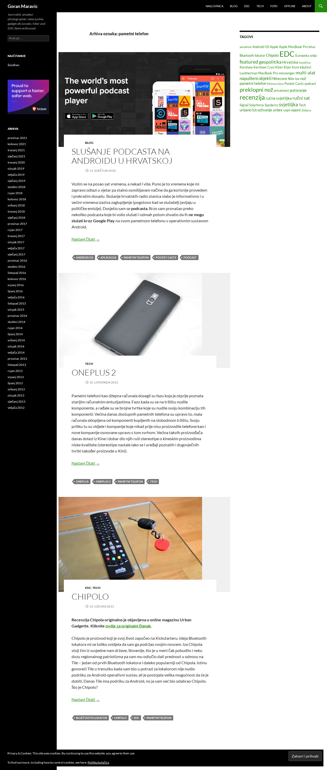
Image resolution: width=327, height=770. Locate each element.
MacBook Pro (268, 73)
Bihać (312, 47)
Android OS (84, 257)
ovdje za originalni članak (128, 625)
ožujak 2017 (16, 242)
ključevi (305, 67)
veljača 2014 (16, 352)
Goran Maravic (23, 6)
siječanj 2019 (16, 181)
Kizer (279, 67)
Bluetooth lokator (91, 717)
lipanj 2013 (15, 383)
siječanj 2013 (16, 401)
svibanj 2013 (16, 389)
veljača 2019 (16, 175)
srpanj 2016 (16, 285)
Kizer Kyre (291, 67)
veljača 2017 (16, 248)
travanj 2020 (16, 162)
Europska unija (306, 55)
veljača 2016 (16, 297)
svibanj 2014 (16, 340)
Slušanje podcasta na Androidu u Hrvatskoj (122, 156)
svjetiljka (288, 104)
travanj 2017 (16, 236)
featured (249, 62)
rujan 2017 (15, 230)
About (306, 6)
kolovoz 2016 (17, 279)
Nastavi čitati (86, 239)
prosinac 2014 (17, 316)
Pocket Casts (166, 257)
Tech (260, 6)
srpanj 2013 (16, 377)
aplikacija (108, 257)
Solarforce (256, 105)
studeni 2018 (16, 187)
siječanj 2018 (16, 217)
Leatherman (249, 73)
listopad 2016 (17, 273)
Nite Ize (293, 79)
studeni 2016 (16, 267)
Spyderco (271, 105)
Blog (234, 6)
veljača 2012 (16, 408)
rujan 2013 (15, 371)
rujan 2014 (15, 328)
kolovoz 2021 (17, 144)
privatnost (281, 90)
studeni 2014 (16, 322)
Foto (273, 6)
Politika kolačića (98, 762)
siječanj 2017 (16, 254)
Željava (306, 110)
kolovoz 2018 (17, 199)
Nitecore (279, 78)
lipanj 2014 (15, 334)
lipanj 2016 (15, 291)
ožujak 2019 (16, 168)
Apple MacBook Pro (293, 47)
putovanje (298, 90)
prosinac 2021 (17, 138)
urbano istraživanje (256, 110)
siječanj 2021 (16, 156)
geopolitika (270, 62)
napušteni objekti (256, 78)
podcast (190, 257)
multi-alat (306, 72)
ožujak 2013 (16, 395)
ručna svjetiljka (279, 98)
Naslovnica (214, 6)
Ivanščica (305, 62)
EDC (247, 6)
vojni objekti (292, 110)
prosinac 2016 (17, 260)
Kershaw (246, 67)
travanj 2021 (16, 150)
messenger (287, 73)
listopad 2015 (17, 303)
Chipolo (90, 596)
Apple (274, 47)
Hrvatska (290, 62)
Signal (244, 105)
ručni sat (301, 98)
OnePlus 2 (94, 372)
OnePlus (82, 481)
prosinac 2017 (17, 224)
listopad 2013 (17, 365)
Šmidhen (13, 65)
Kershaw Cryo (263, 67)
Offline (289, 6)
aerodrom (246, 47)
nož (303, 78)
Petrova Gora (275, 83)
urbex (278, 110)
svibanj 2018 (16, 205)
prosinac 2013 (17, 358)
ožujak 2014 (16, 346)
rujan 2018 (15, 193)
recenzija (252, 97)
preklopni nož (256, 89)
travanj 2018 (16, 211)
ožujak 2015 (16, 309)
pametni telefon (136, 257)
